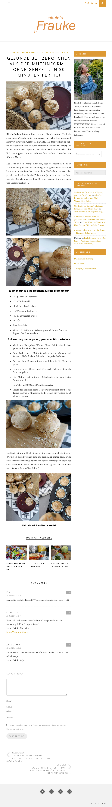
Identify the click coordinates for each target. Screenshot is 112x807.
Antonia (77, 230)
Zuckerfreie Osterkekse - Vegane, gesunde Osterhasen (88, 194)
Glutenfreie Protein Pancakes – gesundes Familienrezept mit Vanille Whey (89, 219)
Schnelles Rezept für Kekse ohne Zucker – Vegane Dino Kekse (88, 198)
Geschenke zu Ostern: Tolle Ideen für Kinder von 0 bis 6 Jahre (88, 207)
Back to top (97, 803)
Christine (12, 612)
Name (9, 701)
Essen (13, 53)
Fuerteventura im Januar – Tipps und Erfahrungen (89, 232)
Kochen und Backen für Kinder (34, 53)
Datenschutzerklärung (83, 258)
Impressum (79, 263)
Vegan (65, 53)
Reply (69, 592)
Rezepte (56, 53)
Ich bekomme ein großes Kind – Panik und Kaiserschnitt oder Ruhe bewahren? (90, 241)
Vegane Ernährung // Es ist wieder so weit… (15, 566)
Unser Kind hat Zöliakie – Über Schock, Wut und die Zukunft (89, 224)
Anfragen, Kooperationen (85, 268)
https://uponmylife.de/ (17, 632)
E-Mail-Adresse (10, 709)
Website (9, 717)
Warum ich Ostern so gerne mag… (89, 211)
